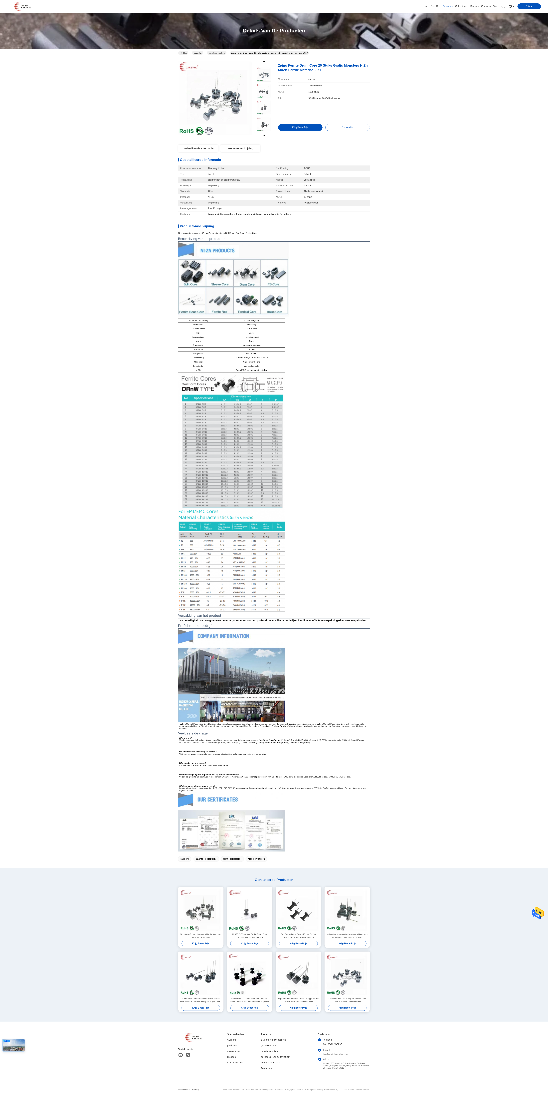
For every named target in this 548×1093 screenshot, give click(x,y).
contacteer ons (489, 6)
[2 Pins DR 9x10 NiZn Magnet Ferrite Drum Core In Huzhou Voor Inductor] (347, 974)
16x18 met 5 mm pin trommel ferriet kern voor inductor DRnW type (201, 936)
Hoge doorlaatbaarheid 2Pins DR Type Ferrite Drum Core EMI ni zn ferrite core (298, 1000)
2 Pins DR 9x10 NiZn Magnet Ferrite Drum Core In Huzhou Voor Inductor (347, 1000)
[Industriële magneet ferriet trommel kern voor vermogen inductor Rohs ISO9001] (347, 910)
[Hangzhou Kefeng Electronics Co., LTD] (23, 6)
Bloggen (231, 1057)
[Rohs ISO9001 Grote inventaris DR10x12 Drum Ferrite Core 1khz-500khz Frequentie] (250, 974)
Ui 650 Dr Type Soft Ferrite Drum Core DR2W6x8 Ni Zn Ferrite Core (249, 936)
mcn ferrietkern (256, 859)
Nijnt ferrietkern (231, 859)
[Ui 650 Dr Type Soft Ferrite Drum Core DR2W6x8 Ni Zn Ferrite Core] (250, 910)
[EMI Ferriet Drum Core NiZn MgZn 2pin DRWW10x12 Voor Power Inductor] (298, 910)
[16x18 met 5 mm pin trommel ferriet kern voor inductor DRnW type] (201, 910)
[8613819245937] (180, 1055)
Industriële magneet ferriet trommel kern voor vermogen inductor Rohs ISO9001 (347, 936)
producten (448, 6)
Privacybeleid (184, 1089)
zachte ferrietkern (206, 859)
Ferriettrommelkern (216, 53)
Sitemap (195, 1089)
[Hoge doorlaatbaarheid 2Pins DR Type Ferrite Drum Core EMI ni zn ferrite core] (298, 974)
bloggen (474, 6)
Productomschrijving (240, 148)
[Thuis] (193, 1041)
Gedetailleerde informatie (198, 148)
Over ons (231, 1040)
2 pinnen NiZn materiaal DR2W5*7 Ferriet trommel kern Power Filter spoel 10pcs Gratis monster (200, 1000)
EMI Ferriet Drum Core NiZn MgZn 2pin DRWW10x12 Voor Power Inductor (298, 936)
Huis (426, 6)
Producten (197, 53)
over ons (435, 6)
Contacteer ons (235, 1062)
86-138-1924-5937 (332, 1044)
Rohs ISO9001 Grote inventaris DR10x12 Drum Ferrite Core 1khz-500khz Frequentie (249, 1000)
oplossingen (461, 6)
